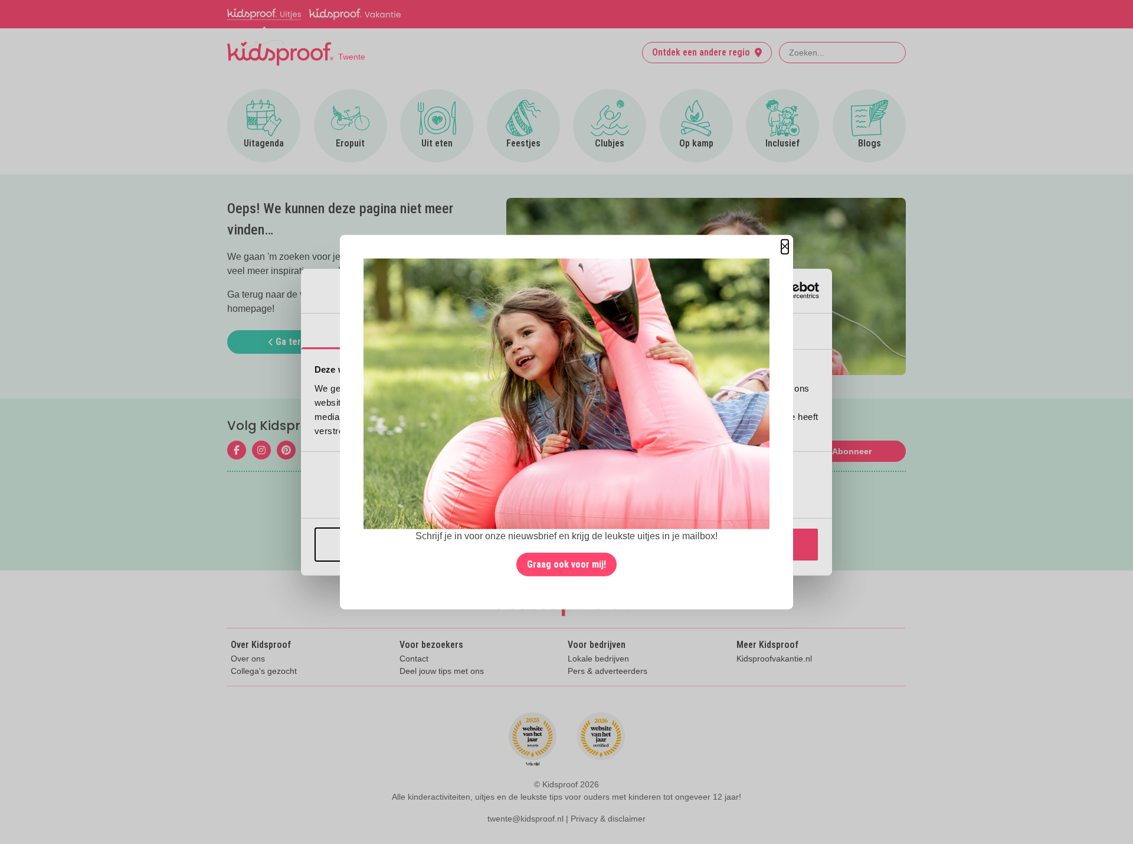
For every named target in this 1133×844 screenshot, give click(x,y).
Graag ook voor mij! (566, 564)
